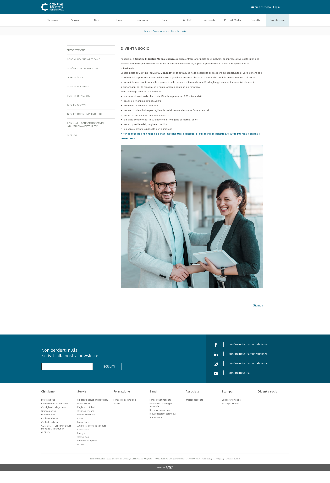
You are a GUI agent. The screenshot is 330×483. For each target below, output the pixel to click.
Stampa (258, 305)
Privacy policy (206, 459)
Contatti (255, 20)
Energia (81, 433)
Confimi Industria (49, 418)
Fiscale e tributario (86, 414)
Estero (80, 418)
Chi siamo (52, 20)
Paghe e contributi (86, 407)
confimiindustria (239, 372)
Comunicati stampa (231, 400)
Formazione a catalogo (124, 400)
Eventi (120, 20)
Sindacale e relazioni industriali (92, 400)
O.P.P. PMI (46, 432)
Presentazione (48, 400)
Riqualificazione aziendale (162, 413)
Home (147, 31)
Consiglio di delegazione (53, 407)
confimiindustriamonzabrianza (248, 344)
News (97, 20)
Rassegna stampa (230, 403)
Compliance (83, 429)
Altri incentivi (156, 417)
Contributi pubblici (233, 459)
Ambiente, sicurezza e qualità (91, 425)
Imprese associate (194, 400)
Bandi (165, 20)
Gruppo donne (48, 414)
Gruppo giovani (49, 411)
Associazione (160, 31)
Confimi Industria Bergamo (54, 403)
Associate (210, 20)
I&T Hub (81, 444)
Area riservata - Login (267, 7)
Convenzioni (83, 437)
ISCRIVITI (109, 366)
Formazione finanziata (160, 400)
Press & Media (232, 20)
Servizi (75, 20)
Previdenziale (83, 403)
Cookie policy (218, 459)
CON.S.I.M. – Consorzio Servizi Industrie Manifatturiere (56, 427)
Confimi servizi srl (49, 422)
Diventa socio (277, 20)
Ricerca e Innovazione (160, 410)
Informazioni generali (87, 440)
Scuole (116, 403)
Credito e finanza (85, 411)
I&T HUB (187, 20)
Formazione (142, 20)
